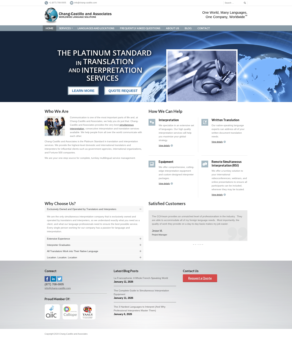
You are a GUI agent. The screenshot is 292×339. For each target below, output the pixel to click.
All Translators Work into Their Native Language (72, 251)
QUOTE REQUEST (123, 91)
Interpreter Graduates (58, 245)
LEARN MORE (83, 91)
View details (164, 145)
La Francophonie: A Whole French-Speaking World (141, 278)
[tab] (94, 209)
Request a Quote (200, 278)
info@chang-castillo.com (58, 288)
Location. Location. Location (62, 257)
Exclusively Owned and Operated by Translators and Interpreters (81, 209)
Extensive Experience (58, 238)
